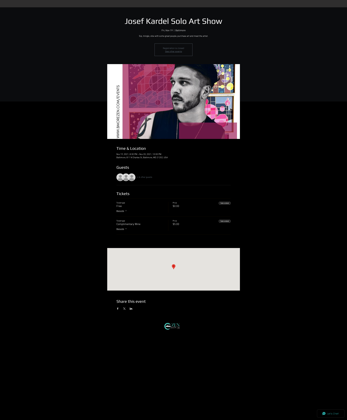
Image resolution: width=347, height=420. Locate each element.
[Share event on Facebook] (117, 309)
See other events (173, 51)
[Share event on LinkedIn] (131, 309)
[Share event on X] (124, 309)
